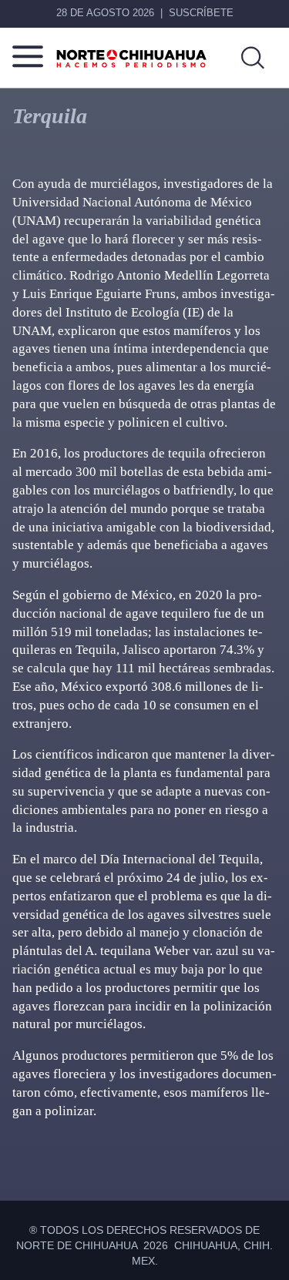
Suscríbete (201, 12)
